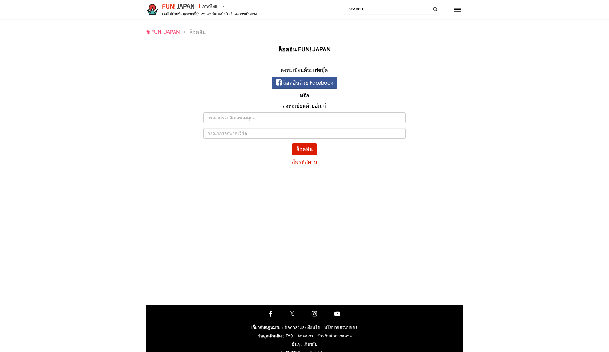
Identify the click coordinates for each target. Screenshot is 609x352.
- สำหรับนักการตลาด (333, 335)
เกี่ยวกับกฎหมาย (267, 327)
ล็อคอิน (304, 149)
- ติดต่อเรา (303, 335)
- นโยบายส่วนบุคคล (340, 327)
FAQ (289, 335)
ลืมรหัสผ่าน (304, 162)
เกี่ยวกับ (310, 344)
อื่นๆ (297, 344)
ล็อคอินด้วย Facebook (307, 82)
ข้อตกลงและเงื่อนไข (302, 327)
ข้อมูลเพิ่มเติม (271, 335)
